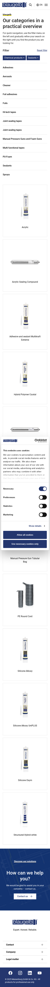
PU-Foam (7, 156)
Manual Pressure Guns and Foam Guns (22, 139)
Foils (5, 103)
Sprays (6, 174)
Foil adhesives (10, 94)
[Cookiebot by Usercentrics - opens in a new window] (35, 440)
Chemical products (14, 57)
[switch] (43, 497)
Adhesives (8, 67)
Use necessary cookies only (25, 544)
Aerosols (7, 76)
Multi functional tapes (13, 147)
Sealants (33, 57)
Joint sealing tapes (12, 121)
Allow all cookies (25, 535)
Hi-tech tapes (9, 112)
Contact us (22, 896)
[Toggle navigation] (46, 5)
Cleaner (7, 85)
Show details (35, 526)
